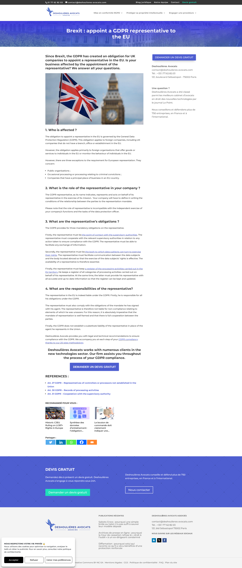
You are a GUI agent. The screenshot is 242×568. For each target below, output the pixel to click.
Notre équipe (161, 2)
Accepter (13, 560)
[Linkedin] (61, 442)
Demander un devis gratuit (174, 57)
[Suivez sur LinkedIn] (154, 540)
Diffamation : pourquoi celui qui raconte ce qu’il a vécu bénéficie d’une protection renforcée (120, 546)
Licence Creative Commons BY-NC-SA (84, 562)
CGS (126, 562)
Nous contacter (139, 490)
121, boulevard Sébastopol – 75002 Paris (174, 77)
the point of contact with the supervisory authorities (109, 234)
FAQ (161, 562)
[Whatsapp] (71, 442)
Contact (175, 2)
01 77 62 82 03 (55, 2)
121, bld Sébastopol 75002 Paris (169, 528)
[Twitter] (50, 442)
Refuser (34, 560)
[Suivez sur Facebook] (164, 540)
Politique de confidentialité (143, 562)
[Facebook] (82, 442)
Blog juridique (143, 2)
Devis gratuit (189, 2)
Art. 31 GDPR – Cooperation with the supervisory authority (78, 393)
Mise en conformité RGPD (107, 13)
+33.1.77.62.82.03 (166, 73)
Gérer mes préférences (58, 560)
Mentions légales (113, 562)
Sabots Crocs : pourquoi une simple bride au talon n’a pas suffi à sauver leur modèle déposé (119, 524)
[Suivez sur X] (159, 540)
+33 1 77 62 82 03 (166, 525)
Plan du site (171, 562)
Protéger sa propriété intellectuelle (144, 13)
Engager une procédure (181, 13)
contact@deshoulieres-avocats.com (172, 70)
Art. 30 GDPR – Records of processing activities (73, 390)
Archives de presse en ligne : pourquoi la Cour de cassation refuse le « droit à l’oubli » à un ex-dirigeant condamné (120, 535)
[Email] (92, 442)
